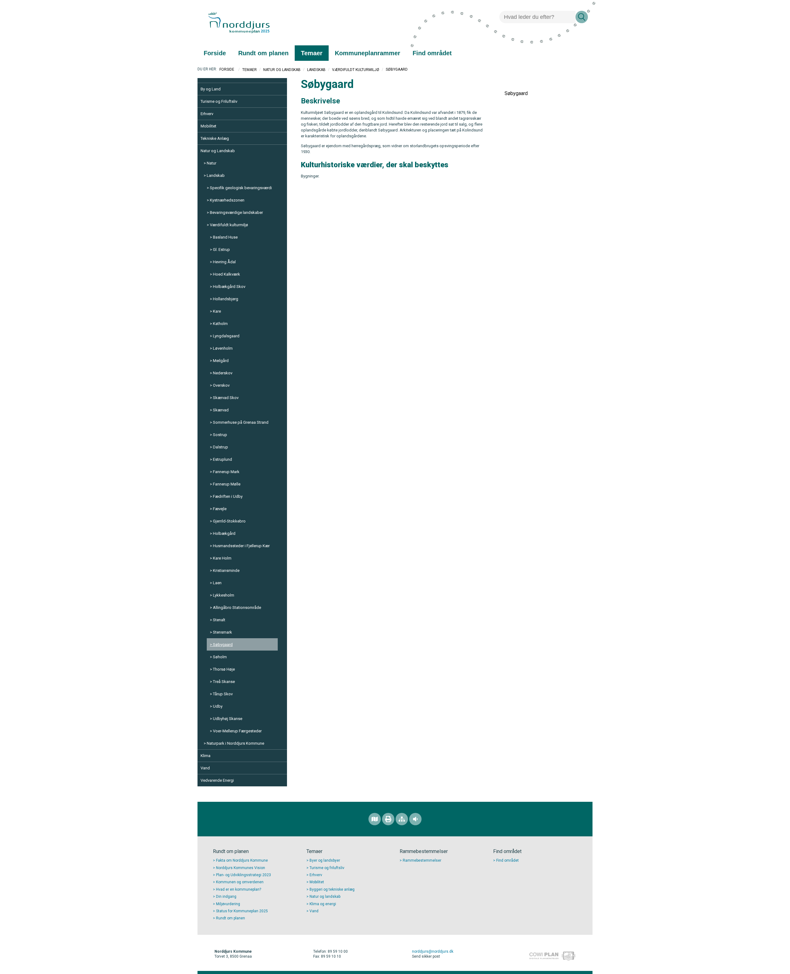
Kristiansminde (226, 570)
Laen (217, 583)
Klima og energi (323, 904)
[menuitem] (215, 53)
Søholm (220, 657)
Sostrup (220, 434)
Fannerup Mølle (226, 484)
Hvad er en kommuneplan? (238, 889)
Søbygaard (223, 644)
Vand (205, 768)
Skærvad (221, 410)
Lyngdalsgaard (226, 336)
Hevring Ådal (224, 262)
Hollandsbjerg (225, 299)
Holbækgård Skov (229, 286)
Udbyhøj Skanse (227, 718)
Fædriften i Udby (228, 496)
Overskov (221, 385)
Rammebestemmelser (422, 860)
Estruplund (222, 459)
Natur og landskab (325, 896)
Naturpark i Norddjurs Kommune (235, 743)
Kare (217, 311)
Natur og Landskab (282, 69)
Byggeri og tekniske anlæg (332, 889)
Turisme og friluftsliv (327, 868)
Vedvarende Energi (217, 780)
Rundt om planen (230, 918)
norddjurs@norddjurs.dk (432, 951)
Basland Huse (225, 237)
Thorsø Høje (224, 669)
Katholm (220, 323)
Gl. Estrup (221, 249)
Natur (211, 163)
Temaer (249, 69)
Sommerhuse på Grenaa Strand (240, 422)
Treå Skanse (224, 681)
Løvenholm (223, 348)
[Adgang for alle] (415, 819)
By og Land (211, 89)
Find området (507, 860)
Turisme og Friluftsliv (219, 101)
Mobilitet (208, 126)
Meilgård (221, 360)
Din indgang (226, 896)
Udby (217, 706)
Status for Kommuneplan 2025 (242, 911)
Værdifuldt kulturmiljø (355, 69)
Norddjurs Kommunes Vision (240, 868)
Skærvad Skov (226, 397)
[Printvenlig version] (388, 819)
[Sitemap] (402, 819)
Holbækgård (224, 533)
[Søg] (582, 17)
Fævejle (220, 508)
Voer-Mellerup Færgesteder (237, 731)
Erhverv (207, 113)
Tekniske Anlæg (215, 138)
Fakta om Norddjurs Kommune (242, 860)
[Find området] (374, 819)
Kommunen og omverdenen (240, 882)
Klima (205, 755)
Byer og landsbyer (325, 860)
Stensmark (222, 632)
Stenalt (219, 620)
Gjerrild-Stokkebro (229, 521)
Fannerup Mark (226, 471)
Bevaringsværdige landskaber (236, 212)
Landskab (316, 69)
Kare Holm (222, 558)
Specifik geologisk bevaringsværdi (241, 187)
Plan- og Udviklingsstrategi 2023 (243, 875)
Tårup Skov (223, 694)
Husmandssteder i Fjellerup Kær (241, 545)
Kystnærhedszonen (227, 200)
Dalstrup (220, 447)
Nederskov (222, 373)
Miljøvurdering (228, 904)
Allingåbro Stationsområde (237, 607)
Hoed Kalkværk (226, 274)
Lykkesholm (223, 595)
